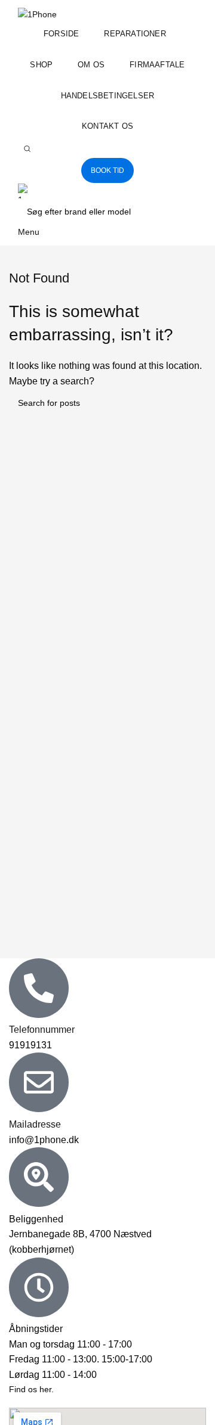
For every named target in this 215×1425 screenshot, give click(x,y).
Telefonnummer (42, 1029)
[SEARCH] (183, 211)
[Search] (27, 149)
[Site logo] (37, 13)
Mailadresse (35, 1124)
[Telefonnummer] (39, 988)
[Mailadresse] (39, 1082)
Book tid (107, 170)
